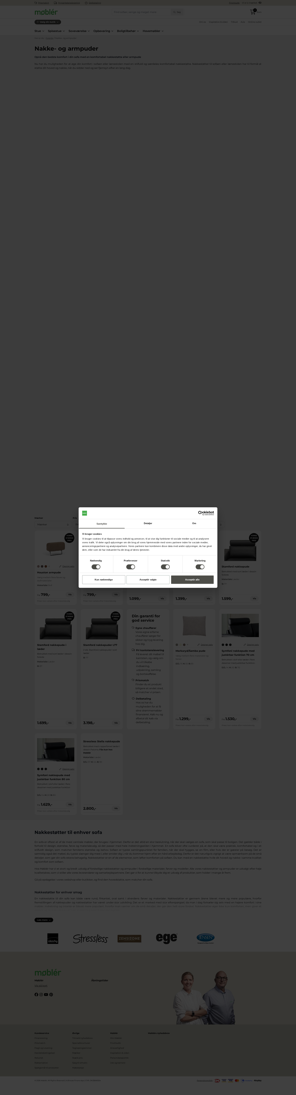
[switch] (130, 566)
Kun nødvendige (104, 579)
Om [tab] (194, 523)
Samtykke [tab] (102, 523)
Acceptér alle (192, 579)
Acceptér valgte (148, 579)
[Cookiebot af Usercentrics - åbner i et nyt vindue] (200, 513)
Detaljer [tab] (148, 523)
